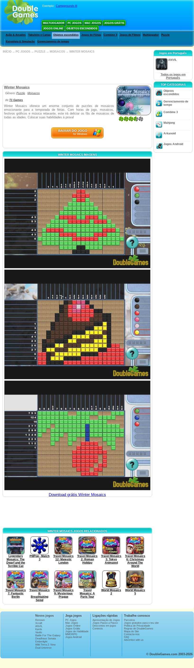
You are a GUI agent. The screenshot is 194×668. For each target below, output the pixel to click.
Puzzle (165, 34)
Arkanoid (169, 133)
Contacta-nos (132, 634)
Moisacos (33, 93)
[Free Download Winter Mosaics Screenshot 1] (77, 213)
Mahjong (169, 122)
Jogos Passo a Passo (105, 622)
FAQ (126, 637)
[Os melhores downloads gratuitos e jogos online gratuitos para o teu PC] (21, 13)
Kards (38, 629)
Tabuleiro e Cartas (39, 34)
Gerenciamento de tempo (53, 41)
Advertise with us (134, 639)
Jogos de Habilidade (76, 631)
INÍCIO (7, 51)
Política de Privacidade (137, 625)
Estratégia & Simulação (20, 41)
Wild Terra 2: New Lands (45, 646)
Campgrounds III (66, 6)
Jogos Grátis (114, 23)
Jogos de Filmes (130, 34)
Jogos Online (53, 28)
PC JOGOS (23, 51)
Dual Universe (43, 647)
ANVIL (39, 626)
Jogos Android (173, 144)
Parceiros (129, 620)
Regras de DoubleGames (138, 628)
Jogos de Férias (91, 34)
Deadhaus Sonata (45, 638)
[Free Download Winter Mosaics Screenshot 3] (77, 435)
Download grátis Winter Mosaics (77, 494)
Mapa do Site (131, 631)
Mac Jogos (93, 23)
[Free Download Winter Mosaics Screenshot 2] (77, 324)
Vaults (38, 632)
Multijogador (53, 23)
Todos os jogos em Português (173, 76)
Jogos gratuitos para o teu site (141, 622)
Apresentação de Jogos (106, 620)
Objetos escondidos (81, 28)
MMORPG (71, 634)
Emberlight (41, 641)
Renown (40, 620)
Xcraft (38, 623)
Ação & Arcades (16, 34)
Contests (98, 628)
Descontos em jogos (104, 625)
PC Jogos (74, 23)
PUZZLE (40, 51)
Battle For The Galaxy (48, 635)
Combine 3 (110, 34)
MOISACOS (57, 51)
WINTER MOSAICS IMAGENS (77, 154)
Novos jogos (44, 615)
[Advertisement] (77, 69)
